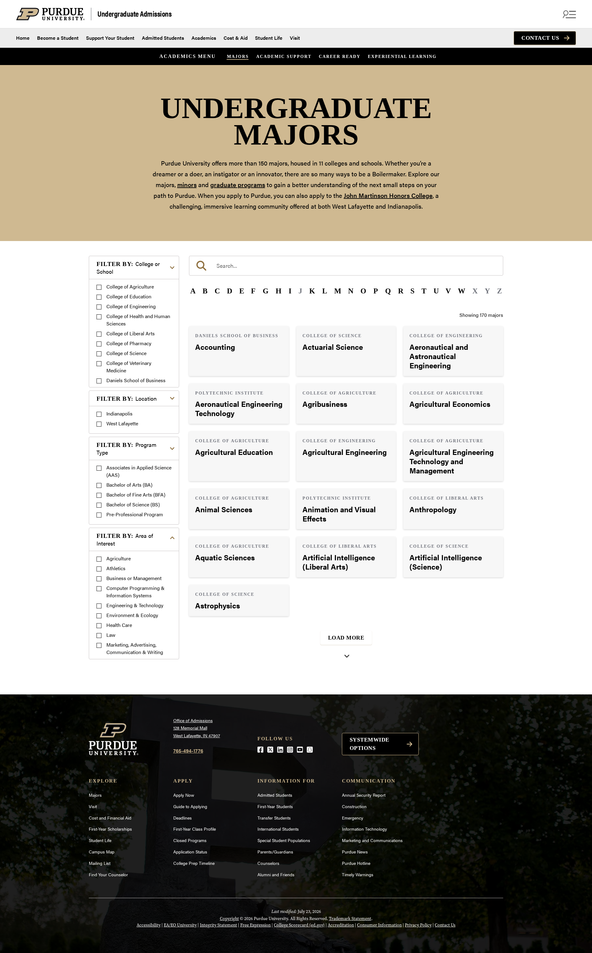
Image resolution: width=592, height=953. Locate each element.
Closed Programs (190, 840)
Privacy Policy (418, 925)
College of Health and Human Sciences (138, 320)
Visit (295, 37)
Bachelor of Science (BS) (133, 504)
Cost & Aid (236, 37)
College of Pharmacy (128, 343)
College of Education (128, 296)
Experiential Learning (402, 56)
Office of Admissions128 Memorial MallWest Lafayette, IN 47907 (196, 727)
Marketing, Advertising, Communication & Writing (134, 648)
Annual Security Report (363, 795)
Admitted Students (163, 37)
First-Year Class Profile (194, 829)
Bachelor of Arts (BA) (129, 484)
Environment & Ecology (132, 615)
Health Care (119, 624)
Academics (203, 37)
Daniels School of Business (136, 380)
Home (23, 37)
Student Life (268, 37)
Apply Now (183, 795)
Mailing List (99, 863)
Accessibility (149, 925)
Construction (354, 806)
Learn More (239, 351)
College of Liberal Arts (130, 333)
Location (127, 398)
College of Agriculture (130, 286)
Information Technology (364, 829)
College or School (128, 267)
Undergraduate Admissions (134, 13)
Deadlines (182, 818)
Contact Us (540, 38)
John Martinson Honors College (388, 195)
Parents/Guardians (275, 852)
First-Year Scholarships (110, 829)
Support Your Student (110, 37)
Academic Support (283, 56)
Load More (346, 638)
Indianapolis (119, 413)
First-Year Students (275, 806)
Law (110, 634)
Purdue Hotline (356, 863)
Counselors (268, 863)
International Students (278, 829)
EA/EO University (180, 925)
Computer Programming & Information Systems (135, 591)
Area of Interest (125, 539)
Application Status (190, 852)
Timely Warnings (357, 874)
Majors (238, 56)
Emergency (352, 818)
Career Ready (339, 56)
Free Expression (255, 925)
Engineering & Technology (134, 605)
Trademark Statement (350, 919)
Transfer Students (274, 818)
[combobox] (346, 266)
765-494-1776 (188, 750)
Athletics (115, 568)
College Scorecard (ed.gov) (299, 925)
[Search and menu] (568, 14)
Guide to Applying (190, 806)
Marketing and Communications (372, 840)
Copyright (229, 919)
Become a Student (58, 37)
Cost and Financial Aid (110, 818)
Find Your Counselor (108, 874)
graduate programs (237, 184)
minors (187, 184)
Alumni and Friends (275, 874)
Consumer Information (379, 925)
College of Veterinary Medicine (128, 366)
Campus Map (101, 852)
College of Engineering (131, 306)
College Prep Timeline (194, 863)
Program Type (126, 448)
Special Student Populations (283, 840)
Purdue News (355, 852)
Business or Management (134, 578)
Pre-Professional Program (134, 514)
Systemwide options (369, 744)
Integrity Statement (218, 925)
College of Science (126, 353)
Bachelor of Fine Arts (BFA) (135, 494)
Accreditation (341, 925)
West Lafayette (122, 423)
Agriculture (118, 558)
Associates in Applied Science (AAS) (138, 471)
